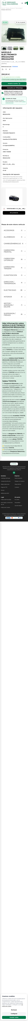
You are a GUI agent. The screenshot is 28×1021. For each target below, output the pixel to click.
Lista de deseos (18, 505)
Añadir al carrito (13, 83)
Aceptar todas (14, 1017)
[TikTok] (14, 472)
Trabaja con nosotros (19, 481)
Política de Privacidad (6, 499)
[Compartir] (9, 69)
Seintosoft (21, 515)
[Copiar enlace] (2, 69)
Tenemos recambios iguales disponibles (14, 79)
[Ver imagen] (4, 48)
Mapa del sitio (18, 484)
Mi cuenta (17, 499)
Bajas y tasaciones (5, 484)
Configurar (14, 1013)
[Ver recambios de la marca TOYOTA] (4, 208)
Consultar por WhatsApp (15, 88)
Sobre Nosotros (18, 478)
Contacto (17, 487)
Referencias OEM (5, 493)
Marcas (2, 490)
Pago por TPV (4, 487)
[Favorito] (6, 69)
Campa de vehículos (5, 481)
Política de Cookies (5, 507)
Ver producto (14, 212)
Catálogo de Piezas (5, 478)
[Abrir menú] (22, 3)
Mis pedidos (17, 502)
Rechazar (14, 1010)
